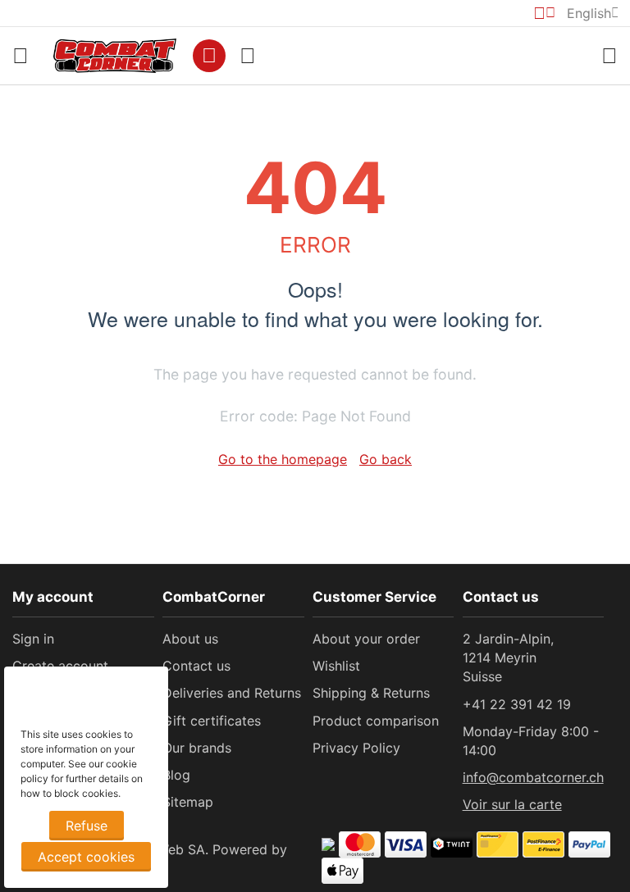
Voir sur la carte (512, 804)
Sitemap (187, 802)
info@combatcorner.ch (533, 777)
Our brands (196, 748)
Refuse (86, 825)
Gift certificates (211, 720)
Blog (176, 775)
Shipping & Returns (371, 693)
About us (190, 638)
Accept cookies (86, 857)
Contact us (196, 666)
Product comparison (376, 720)
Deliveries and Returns (231, 693)
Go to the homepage (282, 459)
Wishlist (336, 666)
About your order (366, 638)
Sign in (33, 638)
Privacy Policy (356, 748)
